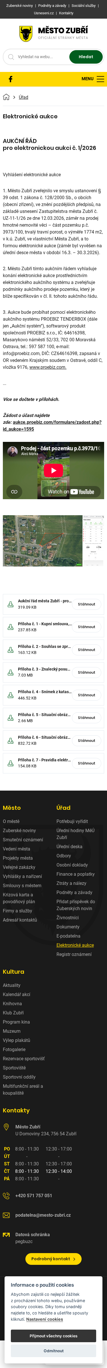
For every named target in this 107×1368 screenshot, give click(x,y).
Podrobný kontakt (50, 1259)
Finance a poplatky (75, 874)
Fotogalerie (14, 1049)
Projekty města (18, 858)
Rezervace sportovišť (24, 1058)
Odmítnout (54, 1351)
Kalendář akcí (16, 994)
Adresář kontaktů (20, 920)
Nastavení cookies (44, 1319)
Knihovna (12, 1003)
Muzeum (12, 1031)
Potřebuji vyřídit (72, 821)
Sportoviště (14, 1068)
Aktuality (12, 985)
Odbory (63, 856)
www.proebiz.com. (47, 367)
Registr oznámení (74, 954)
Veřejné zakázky (19, 867)
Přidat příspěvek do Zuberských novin (75, 905)
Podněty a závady (74, 892)
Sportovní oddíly (19, 1077)
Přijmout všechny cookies (53, 1336)
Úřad (23, 97)
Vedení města (16, 849)
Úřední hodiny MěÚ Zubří (75, 834)
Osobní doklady (72, 865)
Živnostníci (67, 917)
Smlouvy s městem (22, 885)
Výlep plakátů (16, 1040)
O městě (11, 821)
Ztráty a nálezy (71, 883)
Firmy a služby (17, 911)
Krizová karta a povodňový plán (19, 898)
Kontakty (16, 1110)
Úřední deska (69, 846)
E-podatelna (68, 936)
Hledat (86, 57)
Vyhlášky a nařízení (22, 876)
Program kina (16, 1022)
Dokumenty (68, 927)
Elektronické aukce (75, 945)
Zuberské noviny (19, 830)
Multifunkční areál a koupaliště (23, 1089)
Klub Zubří (13, 1013)
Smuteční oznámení (23, 839)
